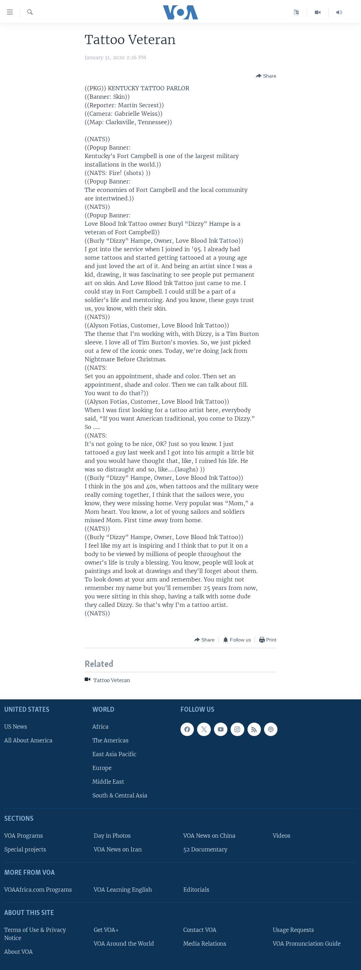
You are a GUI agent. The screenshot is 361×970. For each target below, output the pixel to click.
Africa (100, 726)
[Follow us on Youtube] (220, 729)
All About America (28, 740)
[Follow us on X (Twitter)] (203, 729)
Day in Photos (112, 835)
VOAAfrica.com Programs (38, 889)
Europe (101, 768)
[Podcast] (270, 729)
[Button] (266, 76)
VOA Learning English (123, 889)
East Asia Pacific (114, 754)
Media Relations (204, 943)
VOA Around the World (124, 943)
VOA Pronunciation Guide (307, 943)
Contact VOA (199, 930)
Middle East (108, 781)
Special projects (25, 849)
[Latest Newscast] (339, 12)
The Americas (110, 740)
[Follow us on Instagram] (237, 729)
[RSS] (254, 729)
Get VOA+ (106, 930)
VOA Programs (23, 835)
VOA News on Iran (118, 849)
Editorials (196, 889)
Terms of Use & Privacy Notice (35, 934)
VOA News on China (209, 835)
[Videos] (318, 12)
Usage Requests (293, 930)
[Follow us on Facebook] (187, 729)
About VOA (18, 951)
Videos (281, 835)
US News (15, 726)
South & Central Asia (119, 795)
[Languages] (296, 12)
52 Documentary (205, 849)
